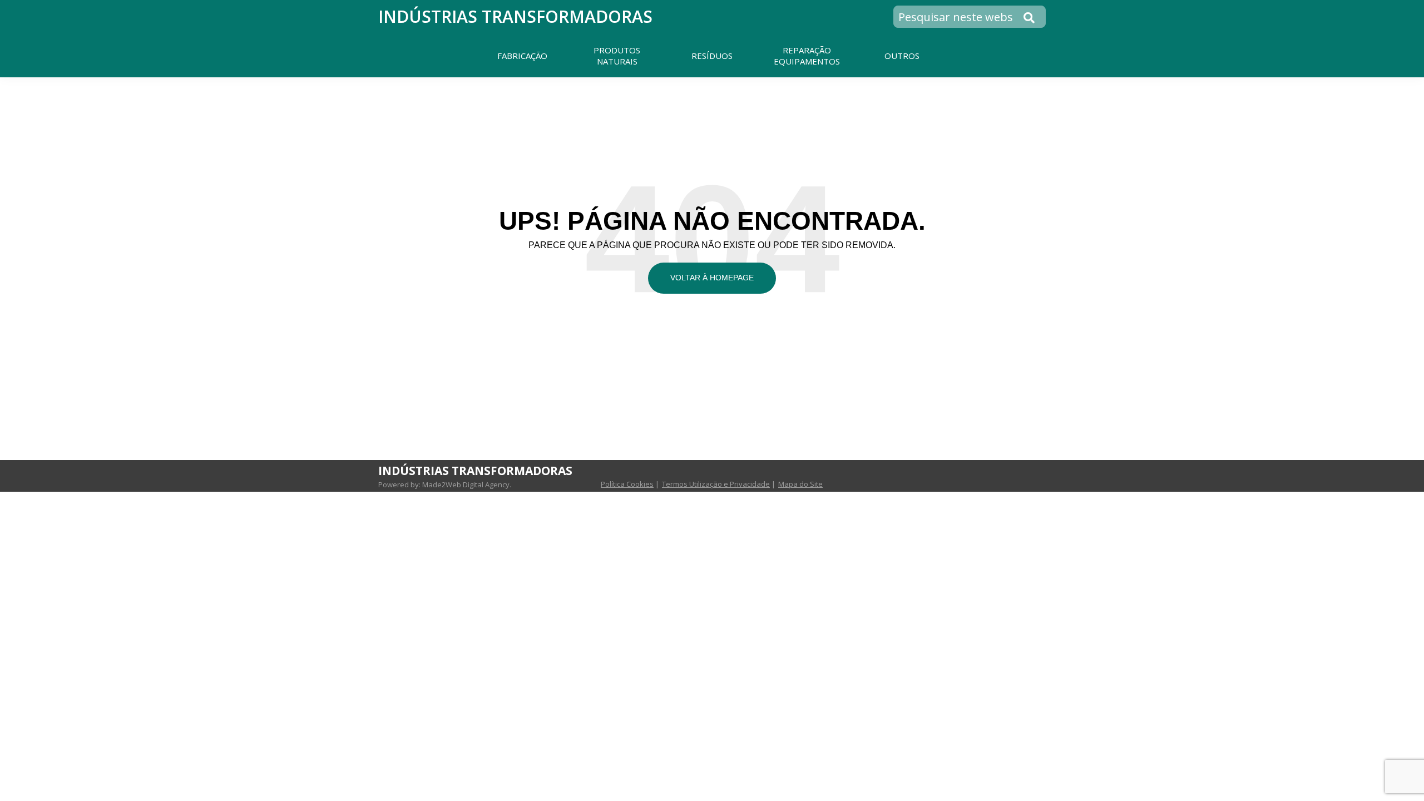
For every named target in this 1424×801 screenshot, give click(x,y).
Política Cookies (627, 484)
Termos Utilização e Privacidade (716, 484)
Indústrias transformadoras (515, 16)
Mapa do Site (800, 484)
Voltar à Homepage (712, 277)
